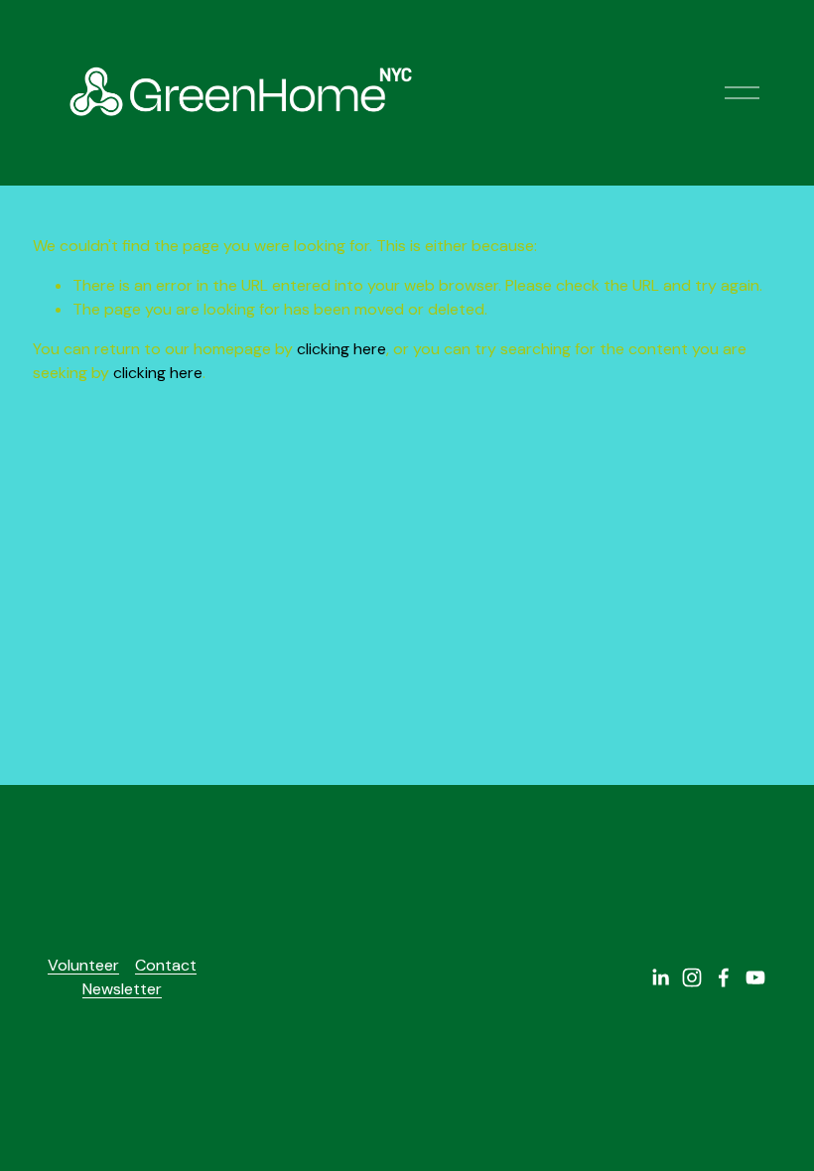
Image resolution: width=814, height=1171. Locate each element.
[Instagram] (692, 977)
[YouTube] (755, 977)
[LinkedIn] (660, 977)
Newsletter (122, 988)
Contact (166, 965)
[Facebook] (724, 977)
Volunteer (83, 965)
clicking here (341, 348)
